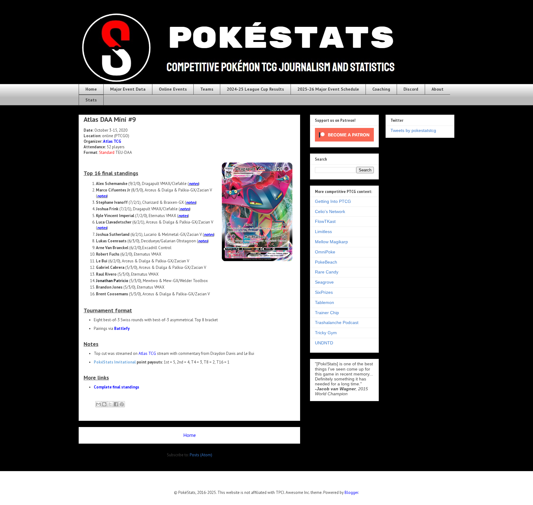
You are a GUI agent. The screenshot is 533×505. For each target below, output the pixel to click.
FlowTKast (325, 221)
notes (193, 183)
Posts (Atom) (201, 455)
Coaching (381, 89)
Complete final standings (116, 387)
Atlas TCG (112, 141)
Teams (206, 89)
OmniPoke (325, 251)
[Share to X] (110, 404)
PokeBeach (326, 262)
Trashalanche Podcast (336, 322)
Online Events (173, 89)
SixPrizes (324, 292)
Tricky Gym (326, 332)
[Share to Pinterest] (122, 404)
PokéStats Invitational (115, 362)
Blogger (351, 492)
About (438, 89)
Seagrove (324, 282)
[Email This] (98, 404)
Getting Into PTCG (333, 201)
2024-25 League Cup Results (255, 89)
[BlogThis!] (104, 404)
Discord (410, 89)
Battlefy (122, 328)
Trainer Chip (327, 312)
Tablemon (324, 302)
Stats (91, 100)
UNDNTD (324, 342)
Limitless (323, 231)
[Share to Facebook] (116, 404)
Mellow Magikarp (331, 241)
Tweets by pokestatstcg (413, 130)
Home (91, 89)
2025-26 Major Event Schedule (328, 89)
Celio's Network (330, 211)
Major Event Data (128, 89)
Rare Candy (326, 271)
